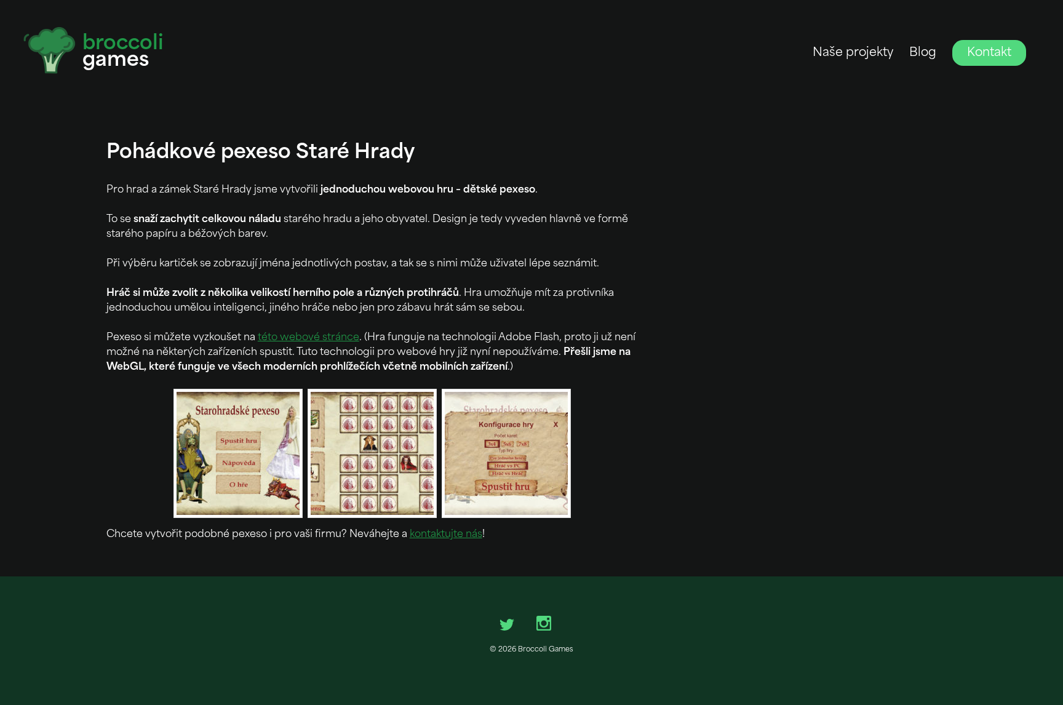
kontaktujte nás (446, 535)
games (123, 53)
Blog (922, 53)
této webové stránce (308, 338)
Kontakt (989, 53)
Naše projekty (853, 53)
